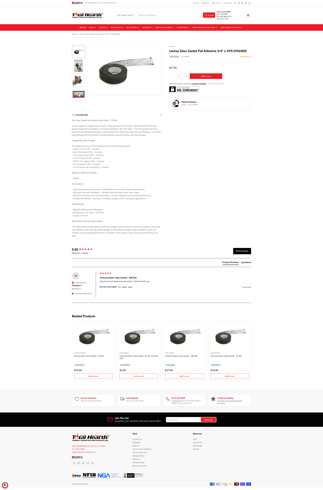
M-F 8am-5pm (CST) (224, 16)
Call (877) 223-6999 (199, 84)
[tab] (230, 263)
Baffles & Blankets (163, 27)
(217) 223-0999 (222, 14)
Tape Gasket (124, 353)
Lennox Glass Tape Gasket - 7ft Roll (89, 356)
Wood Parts (116, 27)
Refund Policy (138, 455)
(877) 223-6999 (224, 11)
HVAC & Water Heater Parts (203, 27)
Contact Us (227, 3)
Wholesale (205, 3)
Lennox (172, 46)
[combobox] (176, 15)
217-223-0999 (193, 104)
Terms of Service (139, 452)
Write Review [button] (242, 251)
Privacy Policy (138, 462)
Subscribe (208, 419)
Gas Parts (146, 27)
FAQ (195, 439)
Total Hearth (82, 484)
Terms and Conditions (142, 449)
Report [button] (124, 287)
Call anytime (176, 401)
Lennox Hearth (80, 353)
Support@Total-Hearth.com (84, 452)
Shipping (136, 442)
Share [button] (130, 287)
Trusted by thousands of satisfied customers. (229, 402)
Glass (91, 27)
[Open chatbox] (5, 485)
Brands (83, 27)
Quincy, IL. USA (222, 19)
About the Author (139, 466)
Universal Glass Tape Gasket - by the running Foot (139, 357)
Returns (135, 445)
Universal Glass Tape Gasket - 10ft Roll (181, 356)
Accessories (182, 27)
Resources (215, 3)
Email (184, 104)
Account (196, 3)
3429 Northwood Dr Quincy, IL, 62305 (88, 446)
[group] (85, 249)
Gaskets (102, 27)
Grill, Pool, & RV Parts (230, 27)
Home (74, 34)
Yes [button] (119, 287)
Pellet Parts (131, 27)
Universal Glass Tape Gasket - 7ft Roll (226, 356)
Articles (196, 449)
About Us (136, 459)
